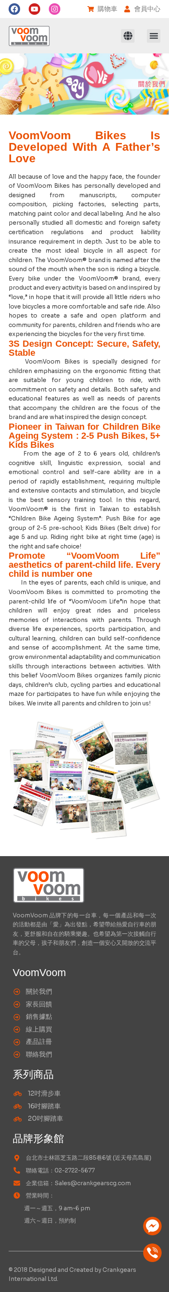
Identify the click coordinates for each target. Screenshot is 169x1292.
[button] (128, 36)
